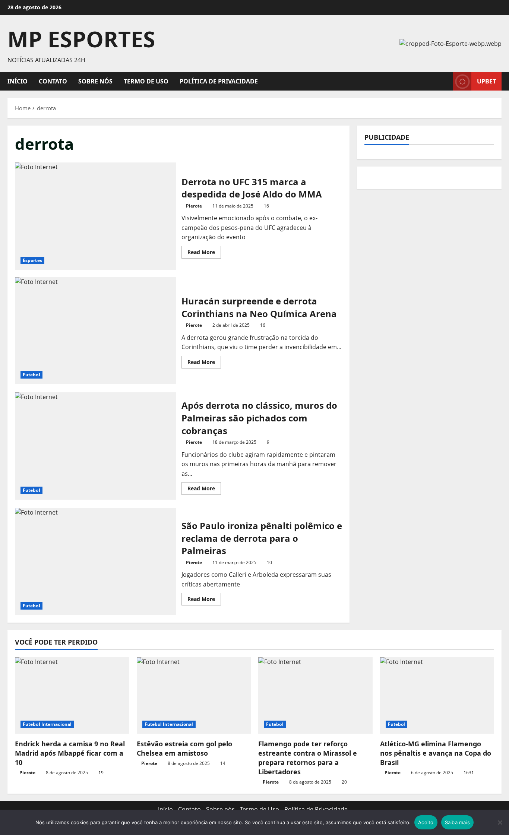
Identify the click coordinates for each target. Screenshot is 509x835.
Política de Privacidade (219, 81)
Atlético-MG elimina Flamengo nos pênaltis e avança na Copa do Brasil (435, 753)
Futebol (31, 374)
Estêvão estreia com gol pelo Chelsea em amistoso (184, 748)
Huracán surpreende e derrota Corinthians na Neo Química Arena (95, 331)
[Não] (499, 822)
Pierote (194, 206)
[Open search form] (445, 81)
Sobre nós (95, 81)
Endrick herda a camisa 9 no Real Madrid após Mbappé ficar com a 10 (70, 753)
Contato (53, 81)
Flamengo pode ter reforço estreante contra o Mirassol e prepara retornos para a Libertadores (307, 758)
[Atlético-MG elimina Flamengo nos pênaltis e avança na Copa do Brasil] (437, 695)
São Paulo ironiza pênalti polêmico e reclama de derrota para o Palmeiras (95, 561)
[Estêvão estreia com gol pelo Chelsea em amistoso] (194, 695)
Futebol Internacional (47, 724)
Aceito (426, 822)
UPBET (486, 81)
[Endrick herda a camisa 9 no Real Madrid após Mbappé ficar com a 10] (72, 695)
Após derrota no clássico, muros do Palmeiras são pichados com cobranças (95, 446)
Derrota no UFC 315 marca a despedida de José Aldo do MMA (95, 216)
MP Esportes (81, 39)
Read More (204, 253)
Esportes (32, 260)
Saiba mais (457, 822)
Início (17, 81)
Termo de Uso (146, 81)
